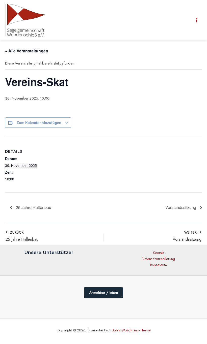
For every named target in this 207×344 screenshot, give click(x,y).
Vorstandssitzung (181, 207)
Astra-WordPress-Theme (131, 330)
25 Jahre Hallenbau (33, 207)
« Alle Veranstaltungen (26, 51)
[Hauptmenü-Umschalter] (196, 20)
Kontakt (158, 252)
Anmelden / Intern (103, 292)
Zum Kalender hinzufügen (39, 122)
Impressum (158, 264)
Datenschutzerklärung (158, 258)
